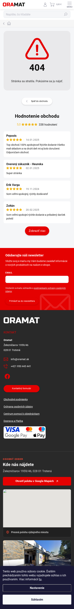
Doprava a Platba (13, 421)
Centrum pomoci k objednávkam (22, 413)
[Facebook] (7, 376)
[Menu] (69, 4)
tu (40, 579)
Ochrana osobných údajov (18, 406)
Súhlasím (37, 599)
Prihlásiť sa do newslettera (22, 301)
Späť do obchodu (39, 101)
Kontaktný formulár (21, 388)
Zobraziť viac (37, 231)
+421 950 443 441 (21, 366)
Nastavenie (37, 588)
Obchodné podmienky (16, 399)
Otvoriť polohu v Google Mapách (34, 481)
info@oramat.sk (20, 359)
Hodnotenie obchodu (37, 116)
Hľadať (65, 14)
